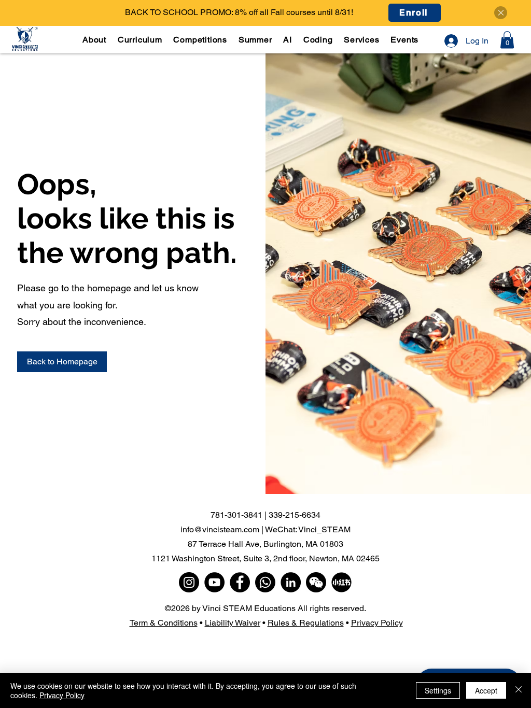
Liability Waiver (232, 623)
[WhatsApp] (265, 582)
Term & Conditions (164, 623)
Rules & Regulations (306, 623)
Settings (438, 690)
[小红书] (341, 582)
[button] (141, 40)
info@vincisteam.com (219, 529)
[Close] (500, 12)
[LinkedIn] (291, 582)
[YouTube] (214, 582)
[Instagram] (189, 582)
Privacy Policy (377, 623)
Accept (486, 690)
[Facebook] (240, 582)
